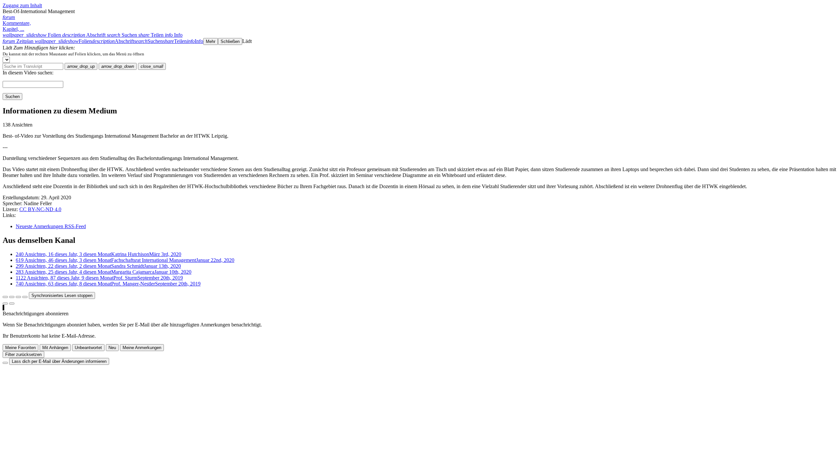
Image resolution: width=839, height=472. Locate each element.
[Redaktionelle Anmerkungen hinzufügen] (11, 304)
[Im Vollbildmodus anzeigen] (5, 297)
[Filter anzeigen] (11, 297)
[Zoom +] (25, 297)
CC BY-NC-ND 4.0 (40, 209)
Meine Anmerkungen (142, 347)
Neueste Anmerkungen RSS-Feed (51, 226)
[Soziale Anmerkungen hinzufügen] (5, 304)
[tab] (32, 35)
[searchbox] (33, 66)
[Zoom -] (18, 297)
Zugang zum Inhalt (22, 5)
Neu (112, 347)
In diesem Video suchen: (28, 72)
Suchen (12, 96)
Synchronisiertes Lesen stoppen (61, 295)
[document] (419, 54)
